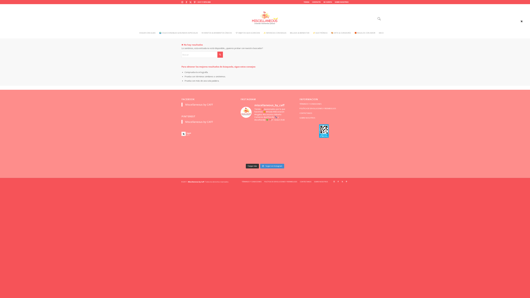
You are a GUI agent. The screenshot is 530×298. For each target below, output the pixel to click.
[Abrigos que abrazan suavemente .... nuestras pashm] (258, 158)
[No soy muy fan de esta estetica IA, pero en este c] (246, 128)
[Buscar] (378, 19)
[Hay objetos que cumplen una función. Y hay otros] (283, 143)
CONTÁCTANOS (306, 113)
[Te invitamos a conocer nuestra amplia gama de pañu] (246, 143)
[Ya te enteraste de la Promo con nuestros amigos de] (283, 158)
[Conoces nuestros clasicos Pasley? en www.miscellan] (283, 128)
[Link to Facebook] (186, 2)
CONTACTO (316, 2)
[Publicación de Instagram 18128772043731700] (258, 143)
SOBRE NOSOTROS (342, 2)
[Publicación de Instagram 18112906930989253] (271, 128)
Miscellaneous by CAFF (199, 104)
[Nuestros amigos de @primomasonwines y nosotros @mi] (246, 158)
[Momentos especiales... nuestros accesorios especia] (271, 143)
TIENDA (306, 2)
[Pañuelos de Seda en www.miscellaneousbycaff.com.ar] (271, 135)
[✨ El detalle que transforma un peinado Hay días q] (258, 128)
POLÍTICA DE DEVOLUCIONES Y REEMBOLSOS (318, 108)
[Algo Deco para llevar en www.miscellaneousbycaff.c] (283, 135)
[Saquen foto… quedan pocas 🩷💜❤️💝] (246, 150)
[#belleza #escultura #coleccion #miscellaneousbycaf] (271, 158)
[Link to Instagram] (182, 2)
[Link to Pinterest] (195, 2)
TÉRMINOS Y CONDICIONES (311, 104)
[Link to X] (191, 2)
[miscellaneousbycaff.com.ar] (265, 21)
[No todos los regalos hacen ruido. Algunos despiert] (283, 150)
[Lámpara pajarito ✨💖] (271, 150)
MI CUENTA (328, 2)
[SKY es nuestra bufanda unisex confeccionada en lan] (246, 135)
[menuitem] (306, 2)
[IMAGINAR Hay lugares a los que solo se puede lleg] (258, 150)
